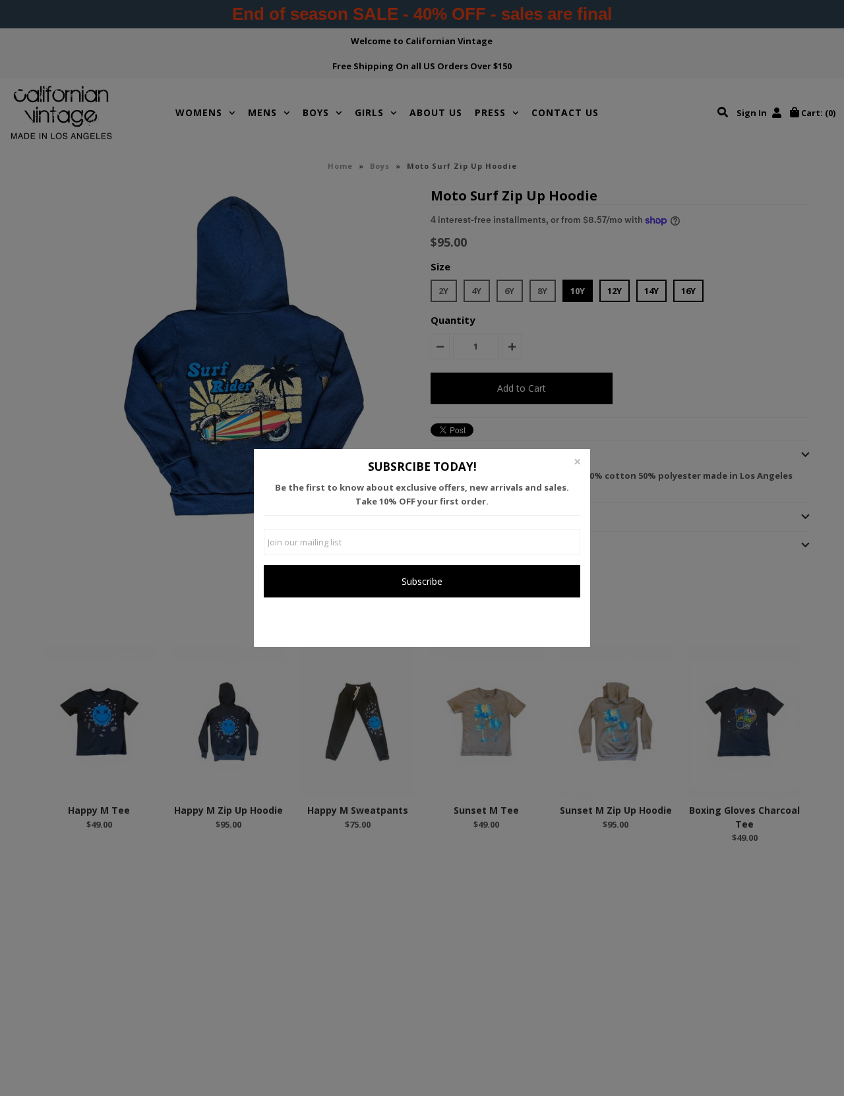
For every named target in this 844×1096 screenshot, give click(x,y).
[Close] (577, 462)
